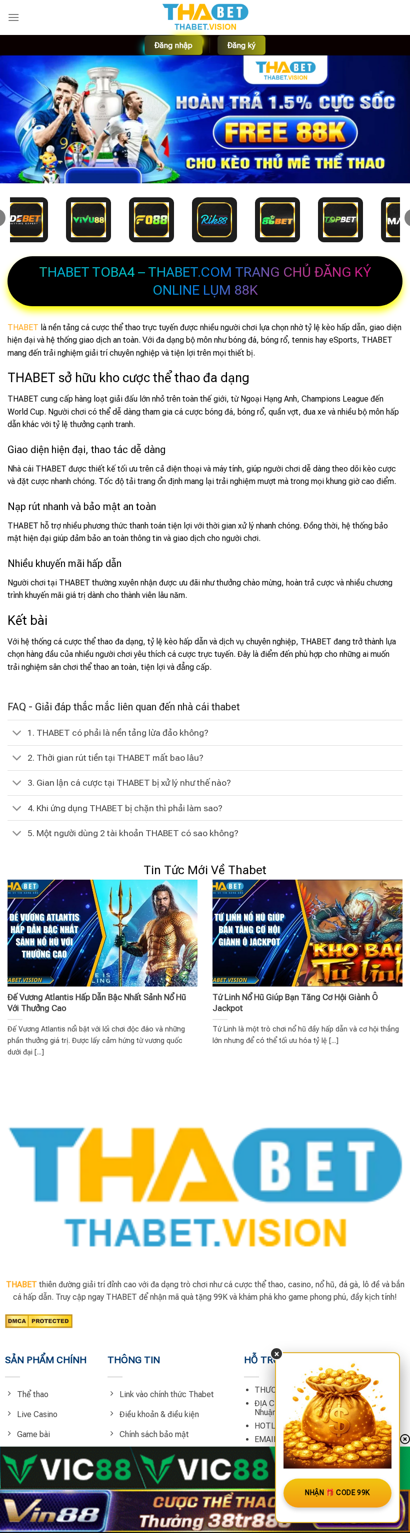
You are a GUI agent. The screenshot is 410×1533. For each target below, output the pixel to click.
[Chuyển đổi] (17, 733)
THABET (23, 327)
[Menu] (14, 17)
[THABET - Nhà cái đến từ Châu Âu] (205, 17)
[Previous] (21, 961)
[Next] (389, 961)
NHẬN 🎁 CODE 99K (337, 1493)
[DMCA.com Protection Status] (38, 1320)
